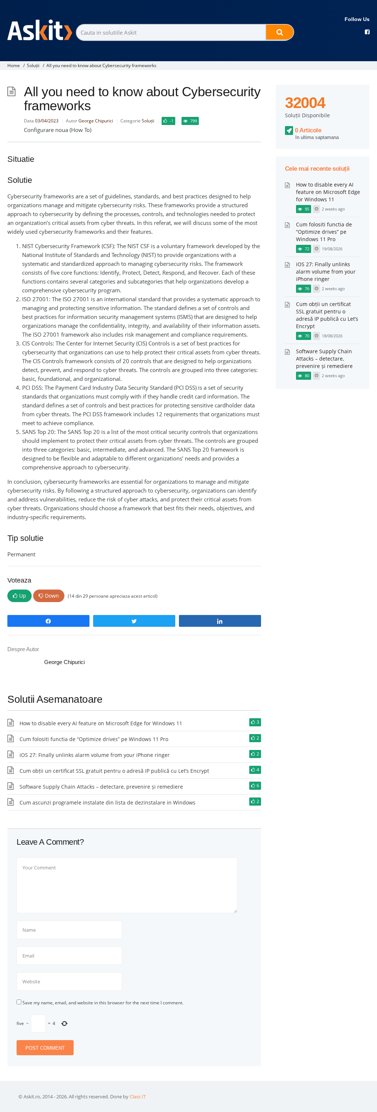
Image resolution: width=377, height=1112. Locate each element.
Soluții (33, 65)
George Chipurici (95, 121)
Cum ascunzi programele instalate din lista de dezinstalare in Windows (107, 802)
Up (22, 595)
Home (13, 65)
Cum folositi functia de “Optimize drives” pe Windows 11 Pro (94, 739)
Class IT (138, 1096)
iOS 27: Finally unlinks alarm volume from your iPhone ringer (95, 754)
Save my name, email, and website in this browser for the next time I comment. (102, 1003)
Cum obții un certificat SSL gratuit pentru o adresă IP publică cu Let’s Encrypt (114, 770)
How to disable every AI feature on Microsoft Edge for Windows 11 (101, 723)
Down (52, 595)
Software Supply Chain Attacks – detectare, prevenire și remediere (101, 786)
